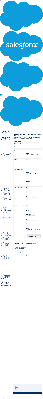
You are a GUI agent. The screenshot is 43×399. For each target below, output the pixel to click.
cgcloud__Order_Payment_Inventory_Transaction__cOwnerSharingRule (23, 252)
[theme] (39, 235)
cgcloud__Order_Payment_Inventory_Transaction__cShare (21, 255)
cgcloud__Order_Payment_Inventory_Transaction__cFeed (21, 247)
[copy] (40, 235)
